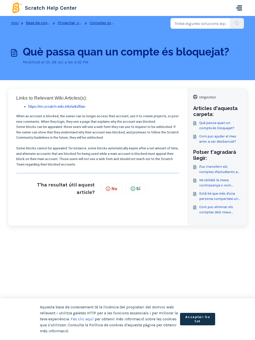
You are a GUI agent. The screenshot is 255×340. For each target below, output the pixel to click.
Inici (15, 22)
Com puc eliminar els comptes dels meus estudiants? (216, 210)
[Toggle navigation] (239, 7)
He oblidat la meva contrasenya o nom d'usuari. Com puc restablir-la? (215, 183)
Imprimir (207, 97)
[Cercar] (237, 23)
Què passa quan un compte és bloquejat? (216, 125)
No (114, 188)
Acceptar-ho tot (197, 319)
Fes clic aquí (82, 319)
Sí (138, 188)
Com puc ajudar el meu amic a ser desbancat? (217, 139)
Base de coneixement (45, 22)
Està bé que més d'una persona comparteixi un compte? (218, 196)
